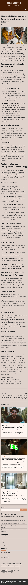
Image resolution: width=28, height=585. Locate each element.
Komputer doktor (5, 557)
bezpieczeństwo (10, 563)
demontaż (4, 565)
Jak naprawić (14, 2)
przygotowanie (5, 383)
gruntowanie (9, 379)
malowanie (16, 379)
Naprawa (23, 568)
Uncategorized (4, 545)
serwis (18, 570)
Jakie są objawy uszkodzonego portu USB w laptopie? (13, 520)
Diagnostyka (11, 565)
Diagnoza (18, 565)
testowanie (4, 572)
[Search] (26, 9)
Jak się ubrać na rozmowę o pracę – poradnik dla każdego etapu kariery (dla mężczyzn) (13, 426)
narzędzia (4, 570)
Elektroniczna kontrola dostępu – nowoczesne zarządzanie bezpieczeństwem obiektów (13, 458)
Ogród (2, 542)
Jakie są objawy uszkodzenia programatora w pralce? (13, 523)
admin (3, 429)
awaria (3, 563)
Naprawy (12, 377)
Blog (8, 377)
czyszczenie (18, 563)
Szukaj (3, 507)
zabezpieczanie (12, 385)
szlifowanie (13, 383)
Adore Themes (11, 583)
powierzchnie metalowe (15, 381)
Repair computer (5, 555)
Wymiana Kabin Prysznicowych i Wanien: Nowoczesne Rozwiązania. (12, 492)
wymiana (11, 572)
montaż (17, 568)
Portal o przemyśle (5, 552)
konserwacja (4, 568)
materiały (11, 568)
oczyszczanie (5, 381)
